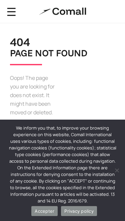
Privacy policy (79, 211)
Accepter (44, 211)
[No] (116, 170)
